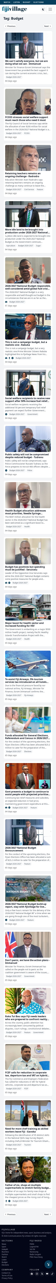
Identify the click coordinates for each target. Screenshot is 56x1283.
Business (5, 1252)
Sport (4, 1246)
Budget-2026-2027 (13, 77)
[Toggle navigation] (50, 9)
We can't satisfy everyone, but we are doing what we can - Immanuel (26, 62)
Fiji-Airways (28, 695)
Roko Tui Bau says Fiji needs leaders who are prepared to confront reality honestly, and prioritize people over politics (26, 1020)
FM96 (32, 1244)
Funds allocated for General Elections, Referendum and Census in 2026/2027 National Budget (27, 738)
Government (32, 414)
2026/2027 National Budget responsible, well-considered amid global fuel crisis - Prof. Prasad (28, 288)
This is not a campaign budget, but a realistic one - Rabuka (26, 343)
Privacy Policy (7, 1278)
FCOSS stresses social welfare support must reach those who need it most (26, 119)
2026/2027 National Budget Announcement (20, 849)
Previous (11, 26)
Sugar (38, 245)
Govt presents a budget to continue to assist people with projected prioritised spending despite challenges (27, 794)
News (4, 1244)
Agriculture (10, 245)
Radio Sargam (35, 1254)
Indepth (5, 1249)
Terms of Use (7, 1275)
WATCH (7, 2)
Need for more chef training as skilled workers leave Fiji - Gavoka (26, 1130)
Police (29, 470)
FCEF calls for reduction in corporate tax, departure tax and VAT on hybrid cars (26, 1075)
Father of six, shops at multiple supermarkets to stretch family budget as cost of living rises (27, 1187)
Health (27, 526)
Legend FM (34, 1246)
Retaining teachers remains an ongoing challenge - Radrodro (23, 175)
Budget (4, 1262)
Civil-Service (29, 189)
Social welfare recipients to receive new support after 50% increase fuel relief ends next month (27, 401)
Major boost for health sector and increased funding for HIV (24, 624)
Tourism (27, 1145)
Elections (27, 751)
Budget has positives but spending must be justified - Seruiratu (25, 568)
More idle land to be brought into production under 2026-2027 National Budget (26, 232)
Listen (4, 1259)
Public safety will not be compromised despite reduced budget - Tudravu (27, 456)
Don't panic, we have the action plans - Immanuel (27, 962)
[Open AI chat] (49, 1264)
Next (46, 26)
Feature (40, 189)
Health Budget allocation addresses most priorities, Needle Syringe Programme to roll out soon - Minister (27, 513)
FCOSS (27, 133)
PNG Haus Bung (36, 1257)
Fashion (5, 1254)
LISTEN (16, 2)
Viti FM (32, 1249)
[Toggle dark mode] (43, 9)
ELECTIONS (38, 2)
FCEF (26, 1088)
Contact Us (6, 1273)
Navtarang (34, 1252)
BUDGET (27, 2)
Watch (4, 1257)
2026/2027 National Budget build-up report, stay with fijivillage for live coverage (25, 906)
